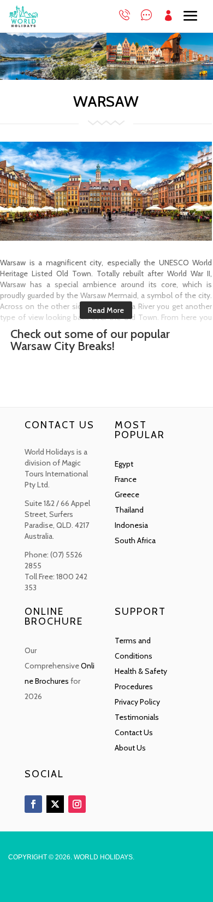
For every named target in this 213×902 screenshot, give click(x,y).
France (126, 479)
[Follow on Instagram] (77, 804)
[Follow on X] (55, 804)
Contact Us (134, 732)
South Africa (135, 540)
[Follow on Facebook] (33, 804)
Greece (127, 494)
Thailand (129, 510)
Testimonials (137, 717)
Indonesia (131, 525)
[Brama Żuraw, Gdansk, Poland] (159, 77)
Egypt (124, 464)
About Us (130, 748)
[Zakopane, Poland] (53, 77)
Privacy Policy (137, 702)
